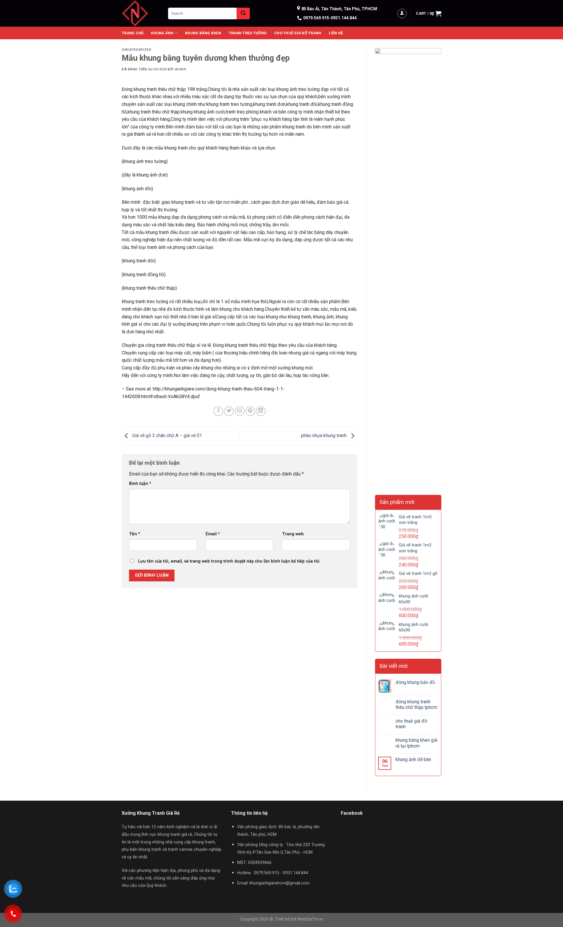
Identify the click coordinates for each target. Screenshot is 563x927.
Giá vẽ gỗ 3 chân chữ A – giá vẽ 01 (166, 436)
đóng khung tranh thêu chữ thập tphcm (416, 704)
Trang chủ (132, 33)
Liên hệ (336, 33)
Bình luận (140, 483)
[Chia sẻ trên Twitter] (229, 411)
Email (213, 534)
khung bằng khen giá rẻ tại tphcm (416, 742)
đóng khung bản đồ (415, 682)
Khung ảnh (162, 33)
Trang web (293, 534)
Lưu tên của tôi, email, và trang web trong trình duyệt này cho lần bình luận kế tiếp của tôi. (229, 561)
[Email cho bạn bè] (240, 411)
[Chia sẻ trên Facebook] (218, 411)
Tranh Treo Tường (248, 33)
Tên (134, 534)
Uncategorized (136, 50)
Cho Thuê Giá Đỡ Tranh (297, 33)
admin (180, 69)
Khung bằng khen (203, 33)
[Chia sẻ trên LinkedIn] (261, 411)
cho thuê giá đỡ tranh (411, 723)
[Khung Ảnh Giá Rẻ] (140, 13)
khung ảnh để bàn (413, 759)
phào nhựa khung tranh (324, 436)
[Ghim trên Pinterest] (250, 411)
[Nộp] (243, 13)
